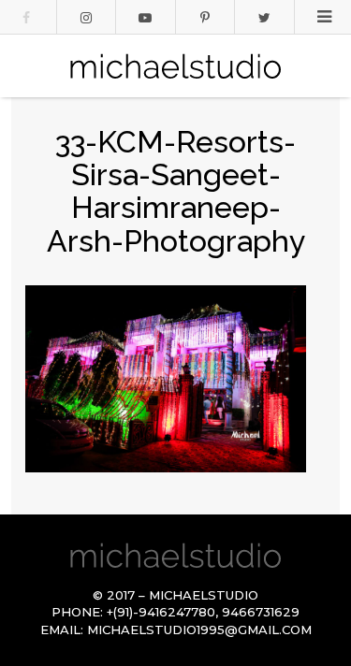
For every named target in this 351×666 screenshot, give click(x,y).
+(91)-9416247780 (161, 611)
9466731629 (261, 611)
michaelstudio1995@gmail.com (199, 629)
